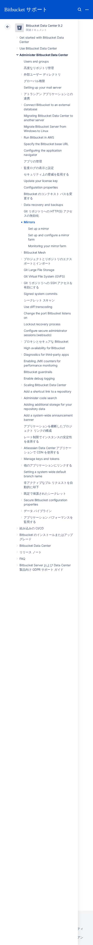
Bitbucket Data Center (35, 545)
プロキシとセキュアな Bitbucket (46, 341)
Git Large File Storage (39, 270)
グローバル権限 (34, 81)
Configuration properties (41, 187)
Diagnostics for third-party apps (46, 354)
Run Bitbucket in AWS (39, 137)
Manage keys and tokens (41, 459)
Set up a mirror (38, 228)
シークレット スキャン (39, 300)
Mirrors (29, 222)
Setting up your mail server (42, 87)
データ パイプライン (38, 511)
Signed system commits (40, 294)
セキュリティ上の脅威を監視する (46, 174)
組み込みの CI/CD (31, 528)
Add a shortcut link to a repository (47, 391)
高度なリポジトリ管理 (39, 68)
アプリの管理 (33, 161)
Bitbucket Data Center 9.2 (44, 25)
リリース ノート (30, 552)
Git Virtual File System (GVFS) (44, 276)
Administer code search (40, 398)
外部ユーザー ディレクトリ (42, 74)
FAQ (22, 558)
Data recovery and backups (43, 205)
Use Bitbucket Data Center (38, 48)
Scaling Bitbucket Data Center (45, 385)
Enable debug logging (39, 378)
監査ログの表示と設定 (39, 168)
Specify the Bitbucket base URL (46, 144)
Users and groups (36, 61)
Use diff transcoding (38, 307)
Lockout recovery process (42, 324)
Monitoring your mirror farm (47, 246)
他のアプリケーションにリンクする (48, 465)
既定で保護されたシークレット (45, 493)
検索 (79, 9)
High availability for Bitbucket (44, 348)
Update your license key (41, 181)
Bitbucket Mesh (35, 252)
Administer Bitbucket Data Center (43, 55)
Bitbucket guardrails (38, 372)
